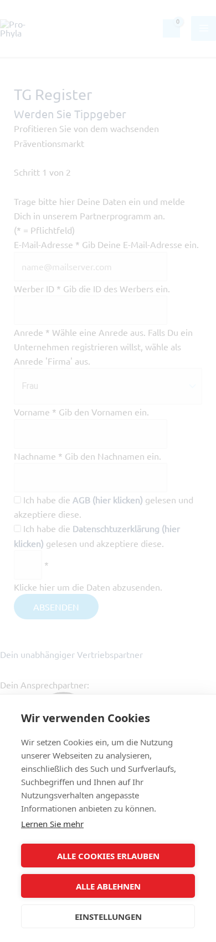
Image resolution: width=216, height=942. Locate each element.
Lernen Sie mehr (52, 823)
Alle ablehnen (108, 886)
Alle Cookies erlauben (108, 855)
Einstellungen (108, 916)
